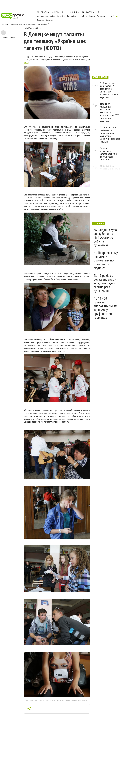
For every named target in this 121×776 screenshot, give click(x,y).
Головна (44, 12)
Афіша (52, 16)
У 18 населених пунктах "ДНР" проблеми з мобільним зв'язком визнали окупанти (108, 90)
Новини (58, 12)
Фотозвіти (49, 20)
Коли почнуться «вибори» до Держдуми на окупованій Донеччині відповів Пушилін (109, 134)
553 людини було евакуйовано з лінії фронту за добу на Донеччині (105, 237)
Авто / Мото (82, 16)
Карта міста (61, 16)
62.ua (26, 62)
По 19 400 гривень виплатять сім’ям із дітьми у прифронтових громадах (105, 308)
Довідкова (101, 16)
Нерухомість (71, 16)
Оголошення (91, 12)
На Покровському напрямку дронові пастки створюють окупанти (106, 260)
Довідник (73, 12)
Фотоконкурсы (42, 16)
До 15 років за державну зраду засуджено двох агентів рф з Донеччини (105, 283)
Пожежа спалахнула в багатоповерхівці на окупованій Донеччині (108, 154)
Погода (92, 16)
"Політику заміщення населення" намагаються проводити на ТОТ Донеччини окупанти (109, 112)
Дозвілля (40, 20)
